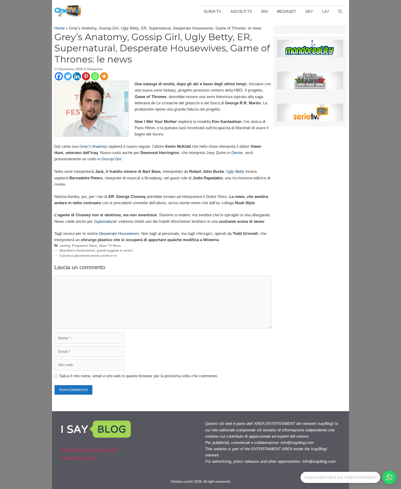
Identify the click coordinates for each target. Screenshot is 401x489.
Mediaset (286, 11)
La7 (325, 11)
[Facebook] (59, 76)
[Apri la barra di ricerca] (340, 11)
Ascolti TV (241, 11)
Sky (309, 11)
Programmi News (84, 245)
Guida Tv (212, 11)
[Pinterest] (86, 76)
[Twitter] (68, 76)
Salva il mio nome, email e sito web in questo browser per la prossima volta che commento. (138, 376)
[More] (104, 76)
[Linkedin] (77, 76)
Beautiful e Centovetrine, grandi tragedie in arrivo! (96, 250)
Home (59, 28)
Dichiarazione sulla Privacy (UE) (89, 450)
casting (65, 245)
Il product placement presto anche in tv (88, 255)
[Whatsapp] (95, 76)
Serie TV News (110, 245)
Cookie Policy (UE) (77, 458)
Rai (264, 11)
